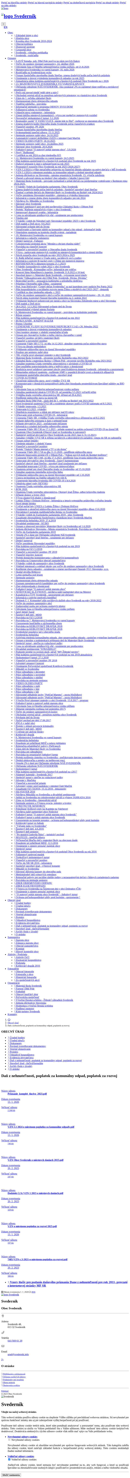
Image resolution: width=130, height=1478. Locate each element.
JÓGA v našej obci (25, 723)
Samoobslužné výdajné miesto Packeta (35, 309)
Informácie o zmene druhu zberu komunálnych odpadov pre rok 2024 (50, 198)
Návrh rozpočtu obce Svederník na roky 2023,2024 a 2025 (45, 255)
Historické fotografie (25, 977)
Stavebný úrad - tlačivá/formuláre (32, 928)
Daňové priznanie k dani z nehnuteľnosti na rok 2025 (42, 164)
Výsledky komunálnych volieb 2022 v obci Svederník (42, 266)
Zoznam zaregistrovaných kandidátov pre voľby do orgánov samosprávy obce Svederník (60, 583)
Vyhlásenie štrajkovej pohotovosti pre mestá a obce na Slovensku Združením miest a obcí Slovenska (65, 301)
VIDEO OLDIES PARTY (29, 683)
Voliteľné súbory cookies (23, 1459)
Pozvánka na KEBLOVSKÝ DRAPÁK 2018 (38, 626)
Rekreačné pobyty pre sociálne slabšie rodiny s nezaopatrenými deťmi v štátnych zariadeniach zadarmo (67, 877)
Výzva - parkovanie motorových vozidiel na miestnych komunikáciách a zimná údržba (58, 252)
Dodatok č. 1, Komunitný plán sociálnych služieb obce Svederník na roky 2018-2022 (58, 600)
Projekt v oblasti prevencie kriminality (34, 726)
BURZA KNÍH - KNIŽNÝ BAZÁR (34, 320)
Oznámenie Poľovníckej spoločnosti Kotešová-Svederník (44, 666)
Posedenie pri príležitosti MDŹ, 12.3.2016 (36, 843)
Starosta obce (22, 940)
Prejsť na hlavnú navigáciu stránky (45, 2)
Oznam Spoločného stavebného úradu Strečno (38, 129)
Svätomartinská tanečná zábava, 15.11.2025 (37, 132)
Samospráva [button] (14, 937)
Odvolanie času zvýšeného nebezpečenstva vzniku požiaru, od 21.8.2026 (52, 66)
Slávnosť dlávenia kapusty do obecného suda (38, 871)
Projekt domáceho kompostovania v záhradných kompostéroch (47, 557)
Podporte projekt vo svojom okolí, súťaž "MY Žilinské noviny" (47, 652)
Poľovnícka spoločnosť (27, 997)
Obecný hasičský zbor (26, 994)
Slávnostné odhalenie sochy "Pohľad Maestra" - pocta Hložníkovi (48, 694)
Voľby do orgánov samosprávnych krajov (36, 711)
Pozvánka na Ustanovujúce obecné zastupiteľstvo (40, 560)
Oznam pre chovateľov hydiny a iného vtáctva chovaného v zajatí (48, 335)
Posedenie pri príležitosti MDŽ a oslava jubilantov (40, 743)
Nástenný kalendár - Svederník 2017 (33, 774)
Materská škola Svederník (28, 985)
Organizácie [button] (14, 983)
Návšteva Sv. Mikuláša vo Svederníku (34, 201)
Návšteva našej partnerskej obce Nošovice (36, 811)
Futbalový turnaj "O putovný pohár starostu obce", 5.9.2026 (45, 149)
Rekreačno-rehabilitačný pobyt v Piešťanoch (37, 746)
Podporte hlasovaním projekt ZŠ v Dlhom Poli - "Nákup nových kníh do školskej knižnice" (61, 455)
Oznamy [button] (12, 58)
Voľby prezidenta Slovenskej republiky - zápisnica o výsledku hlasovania (52, 195)
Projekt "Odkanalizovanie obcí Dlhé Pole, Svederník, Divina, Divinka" (51, 278)
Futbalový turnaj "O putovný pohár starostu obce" (40, 589)
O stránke (20, 934)
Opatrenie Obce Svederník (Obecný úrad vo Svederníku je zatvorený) (50, 432)
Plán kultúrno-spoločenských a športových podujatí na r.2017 (46, 771)
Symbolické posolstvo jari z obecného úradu (37, 632)
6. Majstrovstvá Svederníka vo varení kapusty (38, 737)
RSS (33, 1292)
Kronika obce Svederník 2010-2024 (33, 41)
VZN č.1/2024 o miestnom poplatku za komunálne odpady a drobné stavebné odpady (58, 172)
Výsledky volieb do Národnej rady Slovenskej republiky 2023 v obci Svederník (55, 221)
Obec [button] (10, 32)
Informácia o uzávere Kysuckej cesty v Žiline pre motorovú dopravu (49, 261)
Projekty (19, 917)
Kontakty (12, 1014)
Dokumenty (21, 908)
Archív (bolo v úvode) (26, 931)
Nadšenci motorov (24, 1008)
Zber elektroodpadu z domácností (32, 586)
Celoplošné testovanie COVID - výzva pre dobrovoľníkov (44, 466)
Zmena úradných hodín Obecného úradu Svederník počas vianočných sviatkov (55, 124)
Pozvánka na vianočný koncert (31, 246)
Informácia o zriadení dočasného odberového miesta (41, 426)
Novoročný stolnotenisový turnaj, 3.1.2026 (37, 118)
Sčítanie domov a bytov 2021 (30, 495)
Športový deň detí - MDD (28, 614)
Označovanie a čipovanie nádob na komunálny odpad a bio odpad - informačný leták (58, 229)
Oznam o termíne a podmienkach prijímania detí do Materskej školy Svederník (54, 640)
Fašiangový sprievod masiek (29, 854)
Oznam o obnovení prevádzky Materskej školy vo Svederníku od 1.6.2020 (53, 526)
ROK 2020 (21, 489)
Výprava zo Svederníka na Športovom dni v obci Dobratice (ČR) (48, 888)
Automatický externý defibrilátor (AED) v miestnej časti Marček (47, 138)
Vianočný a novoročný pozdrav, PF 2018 (36, 660)
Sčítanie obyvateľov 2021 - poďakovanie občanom (41, 423)
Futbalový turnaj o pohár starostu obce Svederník (40, 817)
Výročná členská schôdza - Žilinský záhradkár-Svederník (44, 1000)
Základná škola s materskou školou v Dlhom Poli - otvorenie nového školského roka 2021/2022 (63, 360)
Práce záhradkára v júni (27, 689)
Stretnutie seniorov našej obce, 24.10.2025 (36, 135)
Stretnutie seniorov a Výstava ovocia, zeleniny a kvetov (43, 803)
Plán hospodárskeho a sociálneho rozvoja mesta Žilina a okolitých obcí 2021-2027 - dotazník (62, 289)
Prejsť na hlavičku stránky (14, 2)
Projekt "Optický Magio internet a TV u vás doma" (41, 449)
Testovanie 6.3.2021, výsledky (30, 409)
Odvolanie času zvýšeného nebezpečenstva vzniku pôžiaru (45, 706)
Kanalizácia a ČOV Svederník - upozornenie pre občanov (44, 594)
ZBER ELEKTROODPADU (30, 886)
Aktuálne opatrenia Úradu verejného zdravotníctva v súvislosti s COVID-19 (53, 363)
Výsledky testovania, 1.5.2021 (30, 406)
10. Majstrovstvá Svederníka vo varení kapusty (39, 235)
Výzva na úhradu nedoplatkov (30, 346)
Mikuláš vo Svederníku (27, 669)
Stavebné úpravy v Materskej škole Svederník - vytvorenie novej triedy (51, 275)
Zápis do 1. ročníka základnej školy (33, 98)
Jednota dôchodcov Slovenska (30, 1003)
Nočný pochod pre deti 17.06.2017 (33, 720)
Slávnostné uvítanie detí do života (32, 226)
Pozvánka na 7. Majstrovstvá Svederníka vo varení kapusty (45, 620)
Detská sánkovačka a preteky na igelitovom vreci (40, 760)
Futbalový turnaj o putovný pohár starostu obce (39, 703)
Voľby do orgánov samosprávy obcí (33, 603)
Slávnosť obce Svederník (28, 203)
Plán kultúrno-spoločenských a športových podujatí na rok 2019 (47, 546)
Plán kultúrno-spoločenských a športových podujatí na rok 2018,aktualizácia (53, 654)
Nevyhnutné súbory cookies (25, 1440)
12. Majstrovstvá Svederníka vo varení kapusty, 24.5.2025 (44, 158)
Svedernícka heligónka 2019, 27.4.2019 (35, 520)
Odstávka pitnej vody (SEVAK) (31, 483)
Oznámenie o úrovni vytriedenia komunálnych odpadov (43, 329)
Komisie (19, 948)
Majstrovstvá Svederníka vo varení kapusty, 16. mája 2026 (44, 69)
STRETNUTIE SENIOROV (30, 806)
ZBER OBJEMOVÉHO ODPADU (33, 883)
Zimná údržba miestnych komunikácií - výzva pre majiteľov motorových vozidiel (56, 115)
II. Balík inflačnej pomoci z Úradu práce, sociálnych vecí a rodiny (48, 258)
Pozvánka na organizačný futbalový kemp (36, 754)
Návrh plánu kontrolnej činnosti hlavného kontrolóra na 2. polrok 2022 (51, 298)
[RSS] (2, 1359)
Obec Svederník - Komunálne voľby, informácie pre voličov (45, 269)
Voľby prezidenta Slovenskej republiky (35, 543)
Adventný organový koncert (29, 663)
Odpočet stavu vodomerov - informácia (35, 112)
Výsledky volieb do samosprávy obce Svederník (39, 563)
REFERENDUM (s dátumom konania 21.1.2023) (40, 263)
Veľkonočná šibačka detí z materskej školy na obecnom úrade (46, 840)
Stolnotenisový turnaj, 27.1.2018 (32, 657)
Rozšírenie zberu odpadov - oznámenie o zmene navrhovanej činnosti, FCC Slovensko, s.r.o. (62, 569)
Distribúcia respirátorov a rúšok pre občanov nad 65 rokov (44, 412)
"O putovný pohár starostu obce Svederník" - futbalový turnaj (46, 894)
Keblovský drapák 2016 (27, 965)
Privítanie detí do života (27, 717)
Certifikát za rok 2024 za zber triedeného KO (38, 155)
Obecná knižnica (24, 44)
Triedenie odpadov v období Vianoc (33, 443)
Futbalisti (20, 991)
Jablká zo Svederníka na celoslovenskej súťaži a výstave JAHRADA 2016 (53, 797)
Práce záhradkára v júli (27, 691)
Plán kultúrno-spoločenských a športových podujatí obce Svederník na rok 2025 (55, 161)
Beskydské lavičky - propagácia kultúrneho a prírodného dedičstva (48, 281)
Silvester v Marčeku (25, 780)
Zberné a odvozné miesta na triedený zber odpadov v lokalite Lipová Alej (52, 178)
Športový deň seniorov (27, 831)
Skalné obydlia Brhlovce (28, 572)
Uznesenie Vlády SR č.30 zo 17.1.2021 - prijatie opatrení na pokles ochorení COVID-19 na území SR (66, 429)
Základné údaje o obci (26, 35)
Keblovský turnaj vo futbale (29, 823)
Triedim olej (21, 218)
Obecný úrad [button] (14, 900)
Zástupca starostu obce (27, 943)
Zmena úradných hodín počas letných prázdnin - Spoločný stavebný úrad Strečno (56, 189)
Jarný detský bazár (24, 612)
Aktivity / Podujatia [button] (17, 954)
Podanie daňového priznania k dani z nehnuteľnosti (41, 420)
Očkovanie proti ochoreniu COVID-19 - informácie (41, 415)
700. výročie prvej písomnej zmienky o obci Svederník (43, 355)
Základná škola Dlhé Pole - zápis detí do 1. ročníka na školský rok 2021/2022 (54, 400)
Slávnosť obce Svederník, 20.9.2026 (33, 146)
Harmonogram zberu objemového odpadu (36, 101)
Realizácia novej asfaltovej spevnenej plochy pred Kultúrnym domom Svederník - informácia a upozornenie (69, 369)
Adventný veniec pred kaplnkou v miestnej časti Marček (43, 786)
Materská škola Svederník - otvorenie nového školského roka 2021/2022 (51, 358)
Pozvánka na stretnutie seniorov (31, 680)
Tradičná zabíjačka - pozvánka (30, 104)
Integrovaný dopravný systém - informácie (36, 212)
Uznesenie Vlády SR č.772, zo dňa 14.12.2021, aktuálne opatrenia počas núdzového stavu (61, 343)
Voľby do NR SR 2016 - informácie (33, 863)
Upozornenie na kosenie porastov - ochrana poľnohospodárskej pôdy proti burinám (57, 820)
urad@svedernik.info (18, 1354)
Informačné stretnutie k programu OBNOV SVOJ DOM (44, 106)
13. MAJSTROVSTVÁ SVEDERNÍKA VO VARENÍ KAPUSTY (49, 84)
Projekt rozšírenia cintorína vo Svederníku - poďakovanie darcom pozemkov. (54, 757)
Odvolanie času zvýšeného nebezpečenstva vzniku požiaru (45, 609)
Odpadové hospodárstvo (27, 920)
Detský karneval (23, 540)
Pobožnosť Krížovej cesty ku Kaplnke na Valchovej (41, 808)
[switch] (9, 1440)
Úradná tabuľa (22, 906)
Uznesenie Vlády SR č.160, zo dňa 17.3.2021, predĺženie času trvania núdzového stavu (59, 457)
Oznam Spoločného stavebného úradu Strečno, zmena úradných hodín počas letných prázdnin (62, 75)
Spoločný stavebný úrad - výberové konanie (37, 866)
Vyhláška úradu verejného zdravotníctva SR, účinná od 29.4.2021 (48, 395)
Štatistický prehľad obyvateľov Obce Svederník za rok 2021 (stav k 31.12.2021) (55, 435)
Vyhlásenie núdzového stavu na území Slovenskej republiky (45, 349)
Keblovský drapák (24, 734)
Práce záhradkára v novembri (30, 674)
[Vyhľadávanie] (2, 27)
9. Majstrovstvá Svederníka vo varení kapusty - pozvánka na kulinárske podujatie (56, 312)
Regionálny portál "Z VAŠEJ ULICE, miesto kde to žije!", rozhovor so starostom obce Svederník (64, 121)
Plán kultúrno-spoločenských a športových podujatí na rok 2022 (47, 318)
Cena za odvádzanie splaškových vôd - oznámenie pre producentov (49, 215)
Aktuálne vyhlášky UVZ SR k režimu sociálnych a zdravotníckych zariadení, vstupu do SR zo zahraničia (68, 437)
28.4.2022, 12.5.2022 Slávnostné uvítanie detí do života (43, 306)
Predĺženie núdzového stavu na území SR (36, 398)
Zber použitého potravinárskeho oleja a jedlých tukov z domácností (49, 366)
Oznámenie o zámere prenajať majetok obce (37, 846)
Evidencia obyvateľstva (27, 923)
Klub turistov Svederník (27, 1011)
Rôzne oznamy (23, 315)
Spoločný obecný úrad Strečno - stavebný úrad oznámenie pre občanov (51, 463)
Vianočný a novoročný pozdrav (31, 340)
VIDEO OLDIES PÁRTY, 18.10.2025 (35, 141)
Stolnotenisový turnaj (26, 769)
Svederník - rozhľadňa (26, 55)
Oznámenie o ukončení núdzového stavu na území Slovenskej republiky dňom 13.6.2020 (60, 509)
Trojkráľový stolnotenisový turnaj (32, 857)
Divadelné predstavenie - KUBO (32, 523)
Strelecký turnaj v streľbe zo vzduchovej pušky (39, 777)
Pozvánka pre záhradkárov (28, 751)
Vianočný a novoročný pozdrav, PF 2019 (36, 552)
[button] (5, 27)
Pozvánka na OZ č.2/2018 (28, 617)
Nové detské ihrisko (25, 503)
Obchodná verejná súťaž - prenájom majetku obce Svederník (46, 714)
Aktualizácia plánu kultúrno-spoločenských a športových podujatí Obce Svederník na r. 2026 (62, 81)
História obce (22, 38)
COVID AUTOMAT (26, 378)
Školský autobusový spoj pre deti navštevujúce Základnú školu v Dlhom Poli (54, 206)
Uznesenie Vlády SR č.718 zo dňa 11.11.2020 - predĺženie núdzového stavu (53, 452)
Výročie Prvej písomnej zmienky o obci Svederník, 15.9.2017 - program (51, 700)
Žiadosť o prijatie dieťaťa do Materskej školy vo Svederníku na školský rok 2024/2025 (59, 192)
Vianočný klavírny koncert (28, 554)
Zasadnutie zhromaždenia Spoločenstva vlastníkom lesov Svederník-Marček (53, 517)
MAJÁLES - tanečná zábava (30, 837)
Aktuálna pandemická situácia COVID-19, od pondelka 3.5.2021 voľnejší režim (55, 392)
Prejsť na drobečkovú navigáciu (79, 2)
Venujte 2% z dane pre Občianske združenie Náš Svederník (45, 535)
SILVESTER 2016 (25, 791)
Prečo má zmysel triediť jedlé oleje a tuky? (36, 92)
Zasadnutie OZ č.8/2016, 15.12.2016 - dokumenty (40, 789)
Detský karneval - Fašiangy (29, 241)
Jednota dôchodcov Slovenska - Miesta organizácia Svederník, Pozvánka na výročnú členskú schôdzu (66, 529)
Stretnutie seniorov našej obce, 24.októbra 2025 (39, 144)
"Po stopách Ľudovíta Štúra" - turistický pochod (39, 834)
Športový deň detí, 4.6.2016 (29, 828)
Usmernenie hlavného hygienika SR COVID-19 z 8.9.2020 (45, 480)
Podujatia (20, 963)
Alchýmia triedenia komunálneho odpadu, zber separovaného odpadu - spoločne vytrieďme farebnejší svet (68, 637)
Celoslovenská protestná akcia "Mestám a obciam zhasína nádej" (48, 243)
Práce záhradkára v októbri (29, 677)
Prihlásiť (5, 1391)
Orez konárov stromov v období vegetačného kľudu (41, 332)
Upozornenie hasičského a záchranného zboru (38, 623)
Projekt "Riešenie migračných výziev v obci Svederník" (43, 209)
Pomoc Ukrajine (23, 323)
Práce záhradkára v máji (27, 686)
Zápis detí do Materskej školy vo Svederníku (38, 749)
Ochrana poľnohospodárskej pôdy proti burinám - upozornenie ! (47, 897)
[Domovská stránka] (4, 8)
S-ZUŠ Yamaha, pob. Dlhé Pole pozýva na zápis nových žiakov (47, 61)
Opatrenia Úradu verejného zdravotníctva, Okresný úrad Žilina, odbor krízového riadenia (60, 492)
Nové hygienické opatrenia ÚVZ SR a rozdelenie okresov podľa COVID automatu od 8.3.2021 (63, 403)
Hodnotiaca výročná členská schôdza (34, 1005)
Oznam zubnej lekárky (27, 440)
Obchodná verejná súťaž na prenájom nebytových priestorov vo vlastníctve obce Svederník (61, 95)
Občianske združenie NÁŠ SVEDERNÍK (36, 766)
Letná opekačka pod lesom (29, 574)
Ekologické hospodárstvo (28, 960)
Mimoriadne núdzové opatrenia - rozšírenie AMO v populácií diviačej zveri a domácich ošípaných (64, 372)
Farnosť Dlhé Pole (24, 988)
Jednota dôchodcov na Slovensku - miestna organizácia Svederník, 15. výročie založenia (59, 175)
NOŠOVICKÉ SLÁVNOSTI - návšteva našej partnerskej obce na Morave (53, 592)
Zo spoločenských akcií (27, 980)
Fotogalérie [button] (13, 968)
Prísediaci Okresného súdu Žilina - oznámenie (38, 283)
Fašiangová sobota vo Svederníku (32, 109)
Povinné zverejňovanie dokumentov (33, 911)
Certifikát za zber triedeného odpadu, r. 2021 (37, 292)
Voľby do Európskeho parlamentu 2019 (35, 532)
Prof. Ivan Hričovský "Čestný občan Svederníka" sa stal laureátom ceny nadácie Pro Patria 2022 (63, 286)
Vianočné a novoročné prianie (30, 783)
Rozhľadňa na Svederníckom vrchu (33, 72)
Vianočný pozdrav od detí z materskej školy (37, 338)
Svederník (24, 16)
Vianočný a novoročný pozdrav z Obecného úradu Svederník (46, 249)
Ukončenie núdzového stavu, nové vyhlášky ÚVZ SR (42, 380)
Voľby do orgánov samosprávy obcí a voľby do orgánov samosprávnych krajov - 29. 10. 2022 (62, 295)
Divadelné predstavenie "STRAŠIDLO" (35, 649)
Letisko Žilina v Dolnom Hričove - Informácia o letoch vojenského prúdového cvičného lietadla (63, 500)
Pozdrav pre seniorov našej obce (31, 352)
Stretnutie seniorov (25, 577)
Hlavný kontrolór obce (27, 951)
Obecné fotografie (24, 971)
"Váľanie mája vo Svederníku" (31, 826)
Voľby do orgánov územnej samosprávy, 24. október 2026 (44, 64)
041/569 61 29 (15, 1340)
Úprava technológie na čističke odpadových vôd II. (41, 477)
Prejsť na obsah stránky (107, 2)
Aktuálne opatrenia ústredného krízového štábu (39, 472)
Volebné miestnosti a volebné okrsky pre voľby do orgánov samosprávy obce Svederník (59, 566)
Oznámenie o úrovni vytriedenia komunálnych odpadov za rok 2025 (49, 78)
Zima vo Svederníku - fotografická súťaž (36, 800)
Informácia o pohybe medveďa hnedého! (36, 597)
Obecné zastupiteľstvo (26, 945)
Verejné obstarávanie (26, 914)
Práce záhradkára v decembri (30, 672)
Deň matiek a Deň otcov (27, 303)
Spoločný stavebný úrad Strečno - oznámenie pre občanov (44, 537)
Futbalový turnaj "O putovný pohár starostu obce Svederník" (46, 814)
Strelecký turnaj (23, 848)
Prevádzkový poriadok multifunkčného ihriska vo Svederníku (46, 512)
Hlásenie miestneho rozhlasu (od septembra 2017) (40, 709)
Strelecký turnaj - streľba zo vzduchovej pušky (38, 643)
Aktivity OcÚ (22, 957)
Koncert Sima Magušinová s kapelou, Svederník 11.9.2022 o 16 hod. (50, 272)
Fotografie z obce (24, 974)
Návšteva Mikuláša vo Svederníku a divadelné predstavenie (45, 794)
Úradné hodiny (23, 903)
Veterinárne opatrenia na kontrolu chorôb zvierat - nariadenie (45, 232)
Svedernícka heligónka (27, 634)
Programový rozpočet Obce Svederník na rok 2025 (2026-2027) (47, 166)
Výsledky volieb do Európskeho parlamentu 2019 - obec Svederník (49, 515)
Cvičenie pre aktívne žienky (29, 731)
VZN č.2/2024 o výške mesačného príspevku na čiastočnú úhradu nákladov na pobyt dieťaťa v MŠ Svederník (70, 169)
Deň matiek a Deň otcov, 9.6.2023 (32, 223)
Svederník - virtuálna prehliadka (31, 52)
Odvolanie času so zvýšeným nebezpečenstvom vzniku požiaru (47, 389)
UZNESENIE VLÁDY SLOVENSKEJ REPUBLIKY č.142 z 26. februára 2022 (56, 326)
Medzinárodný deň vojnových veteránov (35, 874)
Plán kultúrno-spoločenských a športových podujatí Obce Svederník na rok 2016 (56, 851)
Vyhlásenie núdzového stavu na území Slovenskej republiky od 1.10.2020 (52, 475)
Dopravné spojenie (25, 47)
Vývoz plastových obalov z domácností (35, 497)
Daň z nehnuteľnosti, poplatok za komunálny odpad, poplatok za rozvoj (51, 926)
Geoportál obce (23, 49)
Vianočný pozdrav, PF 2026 (29, 126)
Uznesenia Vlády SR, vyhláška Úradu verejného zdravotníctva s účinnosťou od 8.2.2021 (60, 418)
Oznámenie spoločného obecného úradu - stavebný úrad (43, 375)
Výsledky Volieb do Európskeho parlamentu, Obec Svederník (46, 186)
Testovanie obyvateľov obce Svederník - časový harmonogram (47, 460)
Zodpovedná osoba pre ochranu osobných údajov (40, 606)
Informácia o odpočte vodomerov (32, 238)
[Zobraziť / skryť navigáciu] (3, 24)
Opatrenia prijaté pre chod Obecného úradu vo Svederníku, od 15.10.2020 (52, 469)
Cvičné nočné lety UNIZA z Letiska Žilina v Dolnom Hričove (46, 506)
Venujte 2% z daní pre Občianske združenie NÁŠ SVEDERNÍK (48, 763)
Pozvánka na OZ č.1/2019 (28, 549)
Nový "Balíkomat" (25, 152)
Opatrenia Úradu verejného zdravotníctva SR (38, 486)
